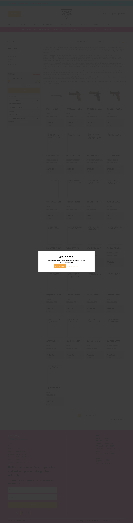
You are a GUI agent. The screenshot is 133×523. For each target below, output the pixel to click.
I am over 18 (60, 266)
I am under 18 (72, 266)
